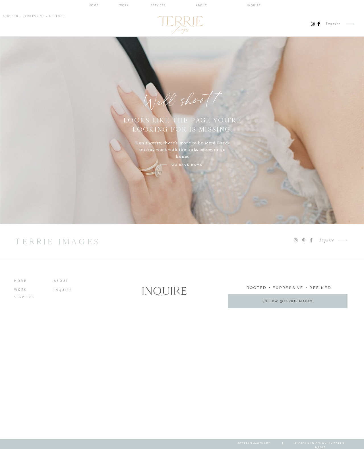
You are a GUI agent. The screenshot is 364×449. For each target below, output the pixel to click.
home (182, 156)
